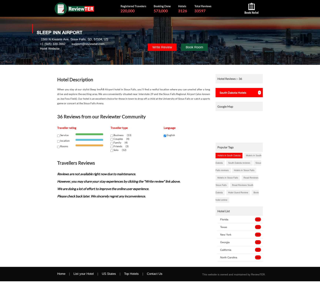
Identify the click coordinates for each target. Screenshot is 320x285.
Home (61, 274)
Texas (223, 227)
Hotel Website (49, 48)
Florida (223, 219)
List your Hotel (84, 274)
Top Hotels (131, 274)
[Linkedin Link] (192, 274)
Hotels (233, 92)
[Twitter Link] (177, 274)
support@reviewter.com (87, 44)
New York (225, 234)
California (225, 249)
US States (109, 274)
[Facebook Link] (170, 274)
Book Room (194, 47)
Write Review (162, 47)
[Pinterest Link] (199, 274)
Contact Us (154, 274)
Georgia (224, 242)
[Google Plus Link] (184, 274)
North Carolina (228, 257)
